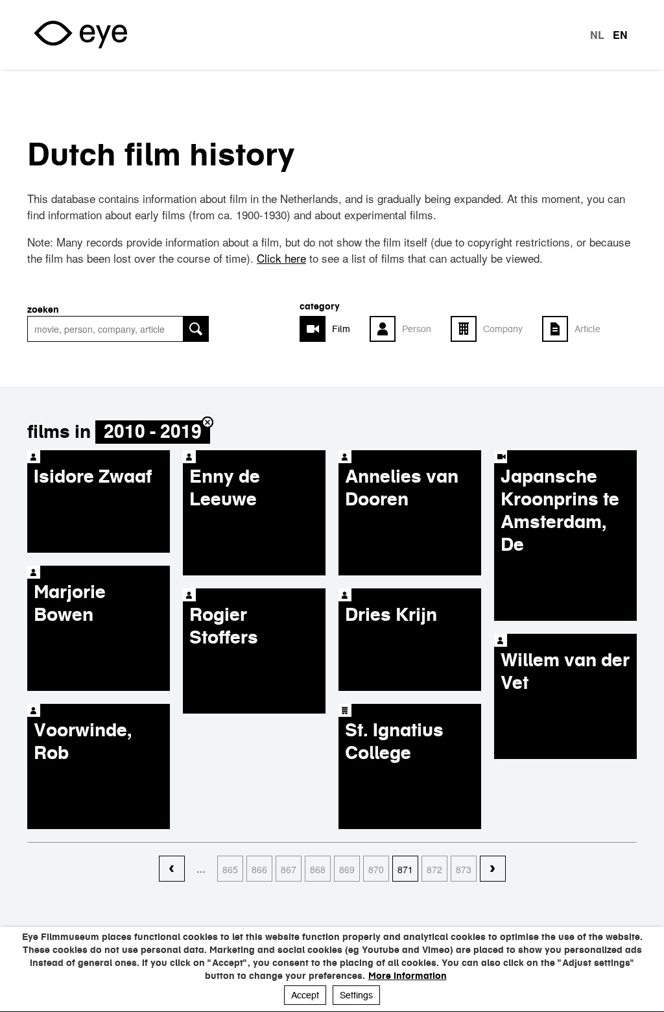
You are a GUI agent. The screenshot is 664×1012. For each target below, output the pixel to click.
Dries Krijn (391, 614)
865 (230, 869)
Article (587, 329)
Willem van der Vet (565, 671)
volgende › (492, 869)
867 (288, 869)
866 (259, 869)
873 (463, 869)
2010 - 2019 (153, 431)
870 (376, 869)
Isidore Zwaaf (93, 476)
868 (318, 869)
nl (597, 35)
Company (503, 329)
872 (434, 869)
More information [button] (407, 976)
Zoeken (43, 309)
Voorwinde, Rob (83, 741)
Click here (281, 258)
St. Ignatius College (394, 741)
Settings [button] (356, 995)
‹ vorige (172, 869)
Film (341, 329)
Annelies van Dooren (401, 487)
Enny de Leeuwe (224, 487)
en (620, 35)
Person (416, 329)
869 (347, 869)
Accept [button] (305, 995)
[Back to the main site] (80, 35)
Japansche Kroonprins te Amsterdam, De (560, 510)
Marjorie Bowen (70, 603)
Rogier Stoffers (223, 626)
